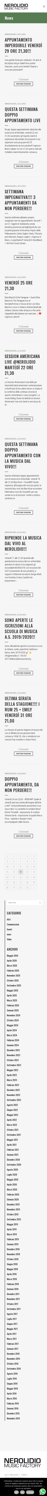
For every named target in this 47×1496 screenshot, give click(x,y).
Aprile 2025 (12, 995)
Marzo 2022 (12, 1124)
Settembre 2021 (14, 1134)
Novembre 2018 (13, 1254)
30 (7, 887)
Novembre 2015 (13, 1418)
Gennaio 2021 (12, 1154)
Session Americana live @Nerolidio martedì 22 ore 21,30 (22, 364)
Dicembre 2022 (13, 1090)
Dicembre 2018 (13, 1249)
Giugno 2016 (12, 1383)
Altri (9, 919)
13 (27, 866)
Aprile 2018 (12, 1274)
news (9, 934)
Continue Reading (23, 84)
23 (27, 877)
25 (7, 882)
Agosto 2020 (12, 1169)
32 (21, 887)
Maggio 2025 (12, 990)
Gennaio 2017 (12, 1348)
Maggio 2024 (12, 1025)
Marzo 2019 (12, 1234)
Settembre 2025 (14, 985)
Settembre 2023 (14, 1065)
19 (34, 871)
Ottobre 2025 (13, 980)
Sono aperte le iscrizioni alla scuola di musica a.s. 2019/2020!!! (21, 628)
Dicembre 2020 (13, 1159)
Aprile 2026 (12, 960)
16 (14, 871)
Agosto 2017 (12, 1313)
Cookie (30, 1492)
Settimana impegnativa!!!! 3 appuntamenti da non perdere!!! (21, 199)
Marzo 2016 (12, 1398)
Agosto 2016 (12, 1373)
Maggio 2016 (12, 1388)
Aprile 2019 (12, 1229)
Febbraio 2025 (13, 1005)
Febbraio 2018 (13, 1284)
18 (27, 871)
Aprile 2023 (12, 1075)
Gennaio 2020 (13, 1199)
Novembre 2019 (13, 1209)
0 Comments (23, 79)
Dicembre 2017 (13, 1294)
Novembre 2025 (13, 975)
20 (7, 877)
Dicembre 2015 (13, 1413)
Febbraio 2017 (13, 1343)
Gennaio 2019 (12, 1244)
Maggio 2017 (12, 1328)
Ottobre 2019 (12, 1214)
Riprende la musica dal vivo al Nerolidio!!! (23, 543)
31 (14, 887)
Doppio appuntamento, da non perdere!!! (22, 784)
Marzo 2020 (12, 1189)
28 (27, 882)
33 (27, 887)
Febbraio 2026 (13, 970)
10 (7, 866)
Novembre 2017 (13, 1299)
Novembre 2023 (13, 1055)
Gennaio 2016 (12, 1408)
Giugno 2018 (12, 1264)
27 (21, 882)
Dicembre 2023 (13, 1050)
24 (34, 877)
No (22, 1492)
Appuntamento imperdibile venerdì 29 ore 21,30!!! (23, 45)
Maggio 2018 (12, 1269)
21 (14, 877)
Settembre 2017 (14, 1309)
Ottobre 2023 (13, 1060)
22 (21, 877)
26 (14, 882)
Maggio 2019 (12, 1224)
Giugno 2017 (12, 1323)
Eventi (9, 929)
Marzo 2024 (12, 1035)
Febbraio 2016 (13, 1403)
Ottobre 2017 (12, 1304)
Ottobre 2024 (13, 1020)
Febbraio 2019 (13, 1239)
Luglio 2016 (12, 1378)
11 (14, 866)
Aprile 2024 (12, 1030)
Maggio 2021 (12, 1139)
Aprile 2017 (11, 1333)
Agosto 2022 (12, 1104)
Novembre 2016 (13, 1358)
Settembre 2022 (14, 1100)
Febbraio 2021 (13, 1149)
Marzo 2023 (12, 1080)
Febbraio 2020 (13, 1194)
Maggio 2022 (12, 1114)
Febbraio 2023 (13, 1085)
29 (34, 882)
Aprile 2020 (12, 1184)
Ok (16, 1492)
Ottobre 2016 (12, 1363)
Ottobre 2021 (12, 1129)
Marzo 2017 (12, 1338)
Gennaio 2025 (13, 1010)
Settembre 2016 (14, 1368)
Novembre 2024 (13, 1015)
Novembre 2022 (13, 1095)
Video (9, 939)
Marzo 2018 (12, 1279)
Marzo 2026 (12, 965)
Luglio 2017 (12, 1318)
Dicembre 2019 (13, 1204)
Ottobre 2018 (12, 1259)
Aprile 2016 (12, 1393)
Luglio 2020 (12, 1174)
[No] (44, 1487)
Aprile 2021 (12, 1144)
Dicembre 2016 (13, 1353)
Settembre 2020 (14, 1164)
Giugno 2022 (12, 1109)
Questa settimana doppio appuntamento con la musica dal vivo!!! (23, 455)
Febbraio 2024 (13, 1040)
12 (21, 866)
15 (7, 871)
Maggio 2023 (12, 1070)
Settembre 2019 (14, 1219)
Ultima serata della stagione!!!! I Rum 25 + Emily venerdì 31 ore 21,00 (22, 709)
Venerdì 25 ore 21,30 (19, 285)
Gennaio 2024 (13, 1045)
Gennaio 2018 (12, 1289)
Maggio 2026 (12, 955)
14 (34, 866)
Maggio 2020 (12, 1179)
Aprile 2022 (12, 1119)
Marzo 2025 (12, 1000)
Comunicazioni (10, 34)
